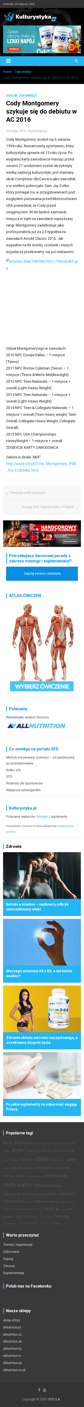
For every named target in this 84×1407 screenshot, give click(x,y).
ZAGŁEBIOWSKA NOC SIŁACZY (33, 1223)
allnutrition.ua (12, 1363)
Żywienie (56, 1223)
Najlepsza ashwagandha (23, 790)
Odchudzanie (47, 1185)
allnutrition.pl (12, 1327)
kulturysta (62, 1168)
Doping (8, 1259)
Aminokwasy (24, 1143)
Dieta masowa (58, 1160)
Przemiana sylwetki (21, 1209)
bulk (71, 1151)
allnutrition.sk (12, 1341)
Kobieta (16, 1168)
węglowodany (9, 1223)
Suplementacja (13, 1273)
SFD (9, 777)
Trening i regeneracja (17, 1245)
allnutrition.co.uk (14, 1370)
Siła (70, 1209)
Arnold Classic (43, 1143)
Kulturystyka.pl (37, 131)
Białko (18, 1150)
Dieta (42, 1159)
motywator (17, 1184)
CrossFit (27, 1160)
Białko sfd (13, 770)
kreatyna (44, 1167)
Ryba (63, 1209)
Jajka (6, 1168)
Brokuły (63, 1151)
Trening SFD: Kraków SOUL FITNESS (48, 507)
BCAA (65, 1143)
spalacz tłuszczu (37, 717)
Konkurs (29, 1168)
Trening (61, 1216)
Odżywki (42, 817)
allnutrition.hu (12, 1349)
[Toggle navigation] (8, 61)
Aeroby (8, 1143)
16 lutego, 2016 (16, 131)
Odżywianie (11, 1252)
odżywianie (12, 1194)
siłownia (8, 1217)
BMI (56, 1151)
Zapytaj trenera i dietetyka (42, 573)
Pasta (28, 1202)
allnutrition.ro (12, 1356)
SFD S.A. (54, 1399)
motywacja (56, 1175)
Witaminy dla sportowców (24, 783)
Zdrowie (9, 1266)
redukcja (51, 1208)
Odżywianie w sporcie (39, 1194)
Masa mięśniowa (34, 1176)
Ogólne (12, 95)
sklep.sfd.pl (11, 1320)
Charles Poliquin (11, 1160)
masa (20, 1176)
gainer (71, 1160)
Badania (56, 1143)
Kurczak (8, 1176)
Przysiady (37, 1209)
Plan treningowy (45, 1201)
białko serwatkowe (39, 1151)
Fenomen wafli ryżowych (27, 493)
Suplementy (45, 1217)
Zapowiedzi (28, 95)
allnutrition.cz (12, 1334)
